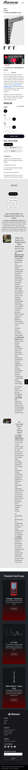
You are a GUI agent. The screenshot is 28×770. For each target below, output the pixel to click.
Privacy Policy (4, 768)
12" (5, 111)
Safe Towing (13, 194)
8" (9, 127)
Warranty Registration (9, 730)
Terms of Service (13, 768)
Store (5, 722)
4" (9, 119)
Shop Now (14, 608)
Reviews (13, 151)
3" (5, 119)
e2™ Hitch (14, 642)
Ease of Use (13, 197)
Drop (5, 115)
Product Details (13, 200)
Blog (5, 723)
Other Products (13, 207)
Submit (13, 758)
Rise (5, 123)
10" (14, 127)
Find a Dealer (8, 144)
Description (13, 147)
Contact (6, 720)
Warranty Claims (8, 731)
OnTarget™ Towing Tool (14, 599)
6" (14, 119)
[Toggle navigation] (23, 2)
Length (6, 107)
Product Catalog (8, 733)
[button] (5, 48)
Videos (13, 204)
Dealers (6, 739)
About (6, 718)
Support (6, 728)
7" (5, 127)
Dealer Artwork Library (9, 741)
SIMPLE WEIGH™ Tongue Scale (14, 687)
